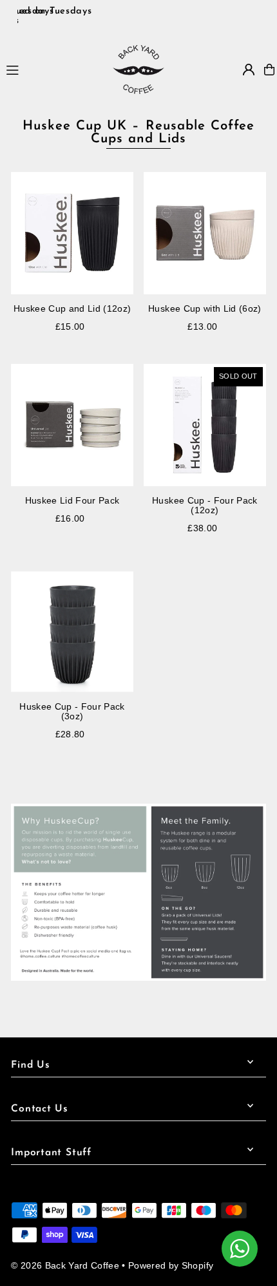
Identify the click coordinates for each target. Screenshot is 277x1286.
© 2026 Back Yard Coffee (65, 1266)
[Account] (248, 69)
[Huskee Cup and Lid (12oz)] (72, 233)
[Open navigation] (53, 68)
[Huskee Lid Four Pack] (72, 425)
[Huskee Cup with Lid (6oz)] (205, 233)
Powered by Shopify (170, 1266)
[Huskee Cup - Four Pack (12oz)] (205, 425)
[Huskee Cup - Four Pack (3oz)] (72, 631)
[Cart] (269, 69)
